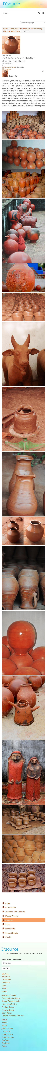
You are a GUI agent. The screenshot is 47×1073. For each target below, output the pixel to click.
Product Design (8, 1007)
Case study (6, 979)
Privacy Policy (7, 1034)
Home (5, 29)
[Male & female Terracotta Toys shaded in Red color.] (23, 772)
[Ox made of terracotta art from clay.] (23, 354)
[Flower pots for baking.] (23, 819)
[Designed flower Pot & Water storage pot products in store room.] (23, 183)
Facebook (6, 1043)
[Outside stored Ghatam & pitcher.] (23, 707)
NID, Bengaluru (6, 69)
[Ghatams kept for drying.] (23, 530)
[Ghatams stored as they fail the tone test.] (23, 230)
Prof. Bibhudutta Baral (8, 67)
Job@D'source (7, 1028)
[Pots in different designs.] (23, 848)
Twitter (4, 1046)
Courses (5, 974)
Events (4, 1025)
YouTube (5, 1040)
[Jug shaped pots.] (23, 577)
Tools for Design (8, 1010)
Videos (4, 991)
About (4, 1020)
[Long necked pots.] (23, 483)
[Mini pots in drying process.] (23, 878)
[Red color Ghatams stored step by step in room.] (23, 154)
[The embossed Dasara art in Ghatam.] (23, 277)
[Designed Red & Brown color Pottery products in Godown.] (23, 125)
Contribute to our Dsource (13, 1015)
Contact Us (6, 1031)
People (4, 1022)
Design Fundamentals (11, 1001)
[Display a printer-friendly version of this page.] (43, 71)
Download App (8, 1037)
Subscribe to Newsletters (12, 959)
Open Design (7, 1013)
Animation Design (9, 995)
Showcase (6, 982)
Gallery (4, 988)
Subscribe (6, 968)
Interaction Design (9, 1004)
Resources (14, 29)
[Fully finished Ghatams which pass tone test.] (23, 642)
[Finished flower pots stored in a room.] (23, 307)
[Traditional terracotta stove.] (23, 418)
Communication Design (11, 998)
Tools (4, 985)
